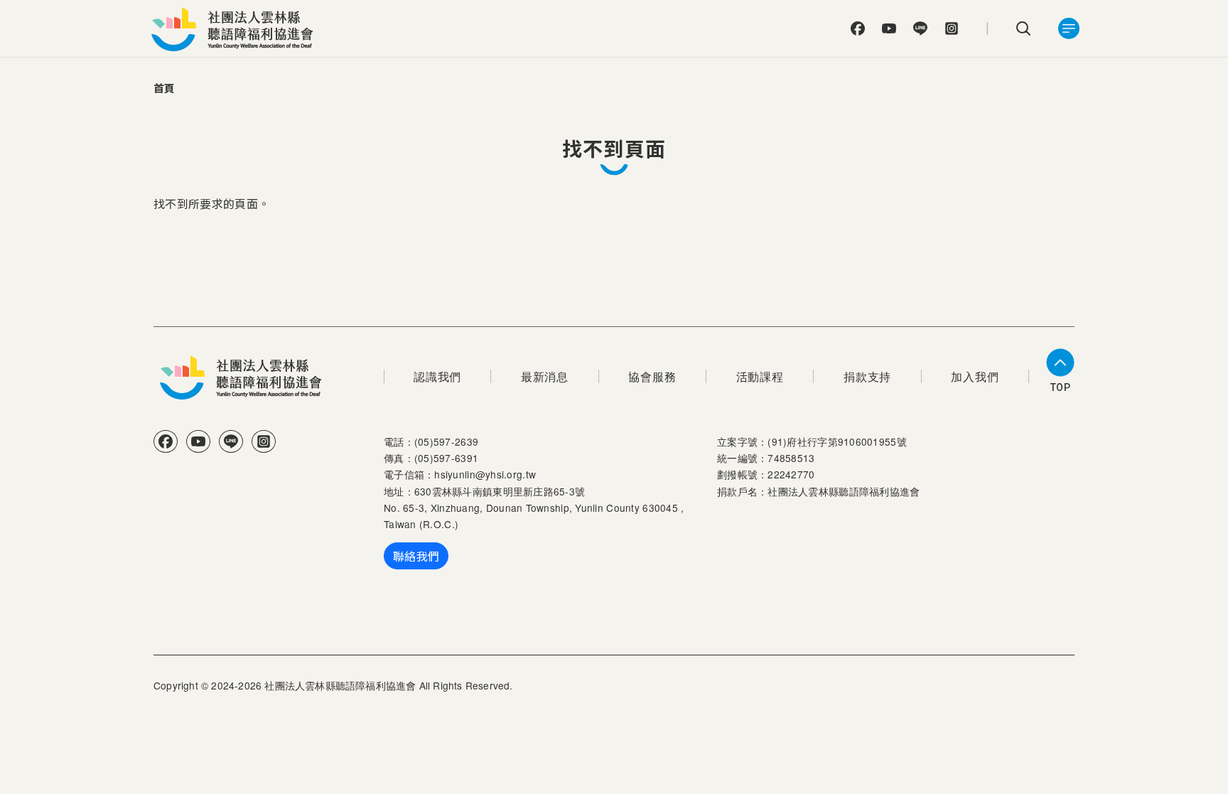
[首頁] (235, 28)
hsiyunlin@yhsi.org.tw (485, 474)
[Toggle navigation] (1069, 28)
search (1023, 28)
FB (857, 28)
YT (889, 28)
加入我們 (974, 376)
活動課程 (760, 376)
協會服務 (652, 376)
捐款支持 (867, 376)
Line (920, 28)
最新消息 (545, 376)
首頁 (165, 87)
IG (951, 28)
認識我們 (437, 376)
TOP (1060, 387)
